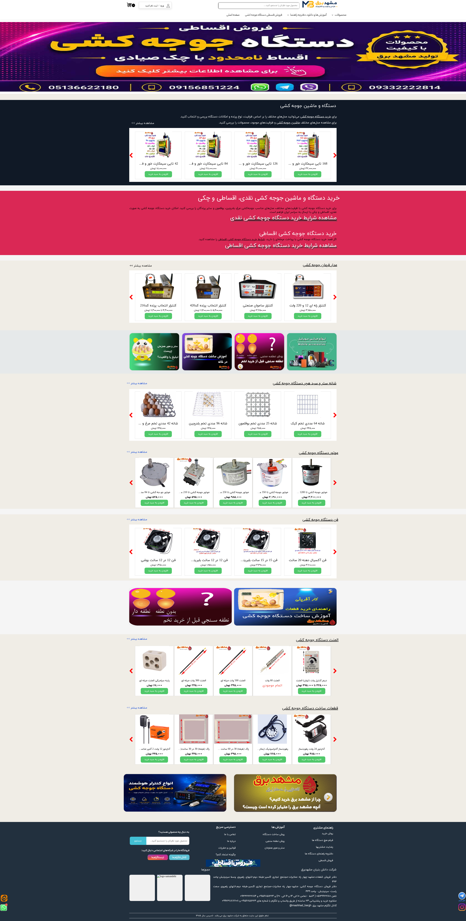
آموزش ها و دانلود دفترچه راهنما (308, 15)
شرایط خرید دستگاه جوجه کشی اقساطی (241, 239)
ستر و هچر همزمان (275, 848)
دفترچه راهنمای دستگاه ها (319, 853)
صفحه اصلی (233, 15)
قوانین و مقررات (227, 848)
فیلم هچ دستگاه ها (322, 840)
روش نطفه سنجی (275, 841)
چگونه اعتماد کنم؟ (226, 854)
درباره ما (231, 841)
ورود (162, 5)
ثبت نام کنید (151, 5)
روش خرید (327, 833)
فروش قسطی (326, 860)
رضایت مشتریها (324, 847)
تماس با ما (230, 834)
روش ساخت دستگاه (274, 834)
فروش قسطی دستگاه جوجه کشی (263, 15)
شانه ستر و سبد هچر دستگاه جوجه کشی (304, 383)
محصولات (340, 15)
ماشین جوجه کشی (288, 123)
